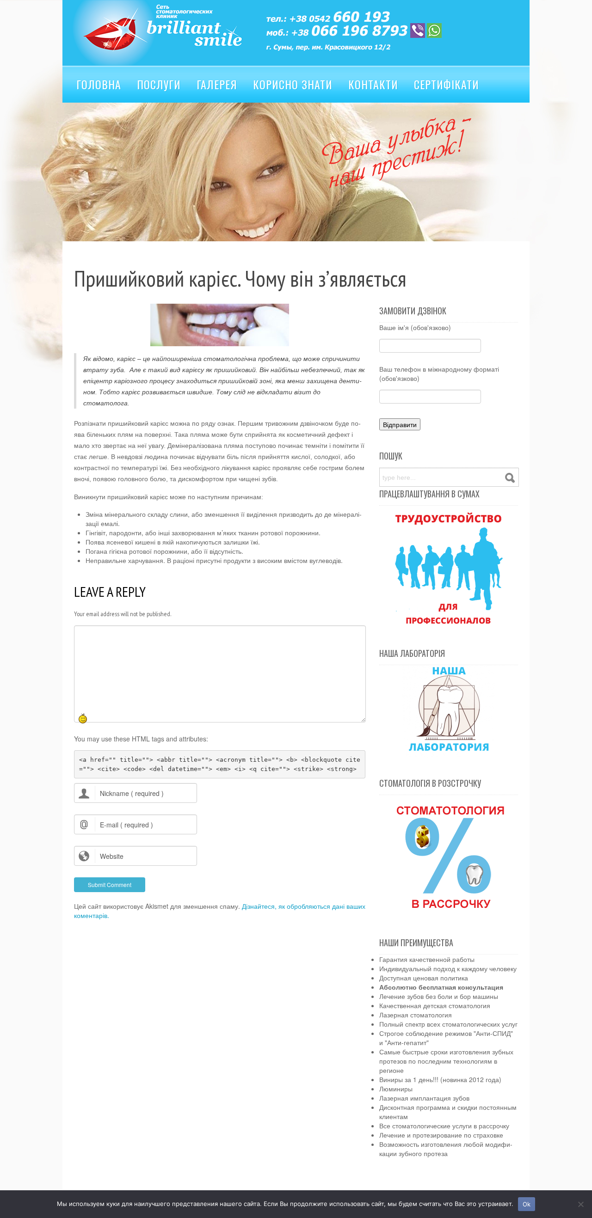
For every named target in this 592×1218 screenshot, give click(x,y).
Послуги (159, 84)
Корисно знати (293, 84)
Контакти (373, 84)
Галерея (217, 84)
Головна (98, 84)
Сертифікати (446, 84)
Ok (527, 1204)
